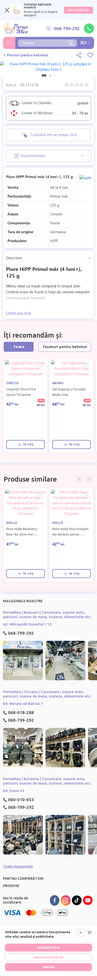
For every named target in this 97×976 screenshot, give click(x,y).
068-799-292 (21, 633)
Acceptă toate (48, 947)
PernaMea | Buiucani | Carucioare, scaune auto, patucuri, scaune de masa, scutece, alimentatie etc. (47, 614)
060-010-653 (21, 799)
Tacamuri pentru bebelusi (65, 347)
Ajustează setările (48, 957)
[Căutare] (70, 42)
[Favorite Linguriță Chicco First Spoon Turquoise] (40, 365)
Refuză (48, 967)
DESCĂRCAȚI (78, 10)
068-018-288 (21, 712)
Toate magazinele (18, 866)
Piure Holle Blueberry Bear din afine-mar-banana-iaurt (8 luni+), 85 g (25, 534)
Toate (18, 347)
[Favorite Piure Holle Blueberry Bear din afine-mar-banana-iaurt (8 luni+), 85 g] (40, 494)
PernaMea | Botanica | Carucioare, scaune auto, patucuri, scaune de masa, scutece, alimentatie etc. (47, 781)
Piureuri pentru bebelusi (27, 55)
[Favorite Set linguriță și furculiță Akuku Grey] (86, 365)
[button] (79, 479)
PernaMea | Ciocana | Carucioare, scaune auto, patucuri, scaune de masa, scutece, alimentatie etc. (47, 694)
